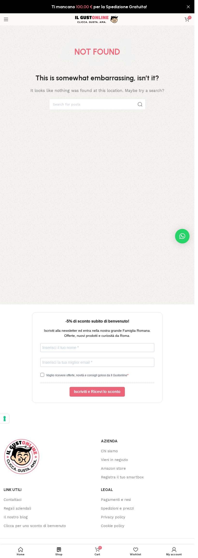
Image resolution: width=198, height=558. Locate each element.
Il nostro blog (16, 517)
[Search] (140, 104)
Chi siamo (109, 451)
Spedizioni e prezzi (117, 508)
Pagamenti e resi (116, 500)
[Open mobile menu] (6, 19)
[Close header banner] (188, 6)
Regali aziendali (17, 508)
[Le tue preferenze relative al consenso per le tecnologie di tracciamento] (4, 418)
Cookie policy (112, 526)
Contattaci (12, 500)
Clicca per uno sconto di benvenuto (35, 526)
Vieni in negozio (114, 460)
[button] (182, 236)
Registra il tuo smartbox (122, 477)
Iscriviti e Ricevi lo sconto (97, 392)
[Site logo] (97, 19)
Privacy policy (113, 517)
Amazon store (113, 468)
